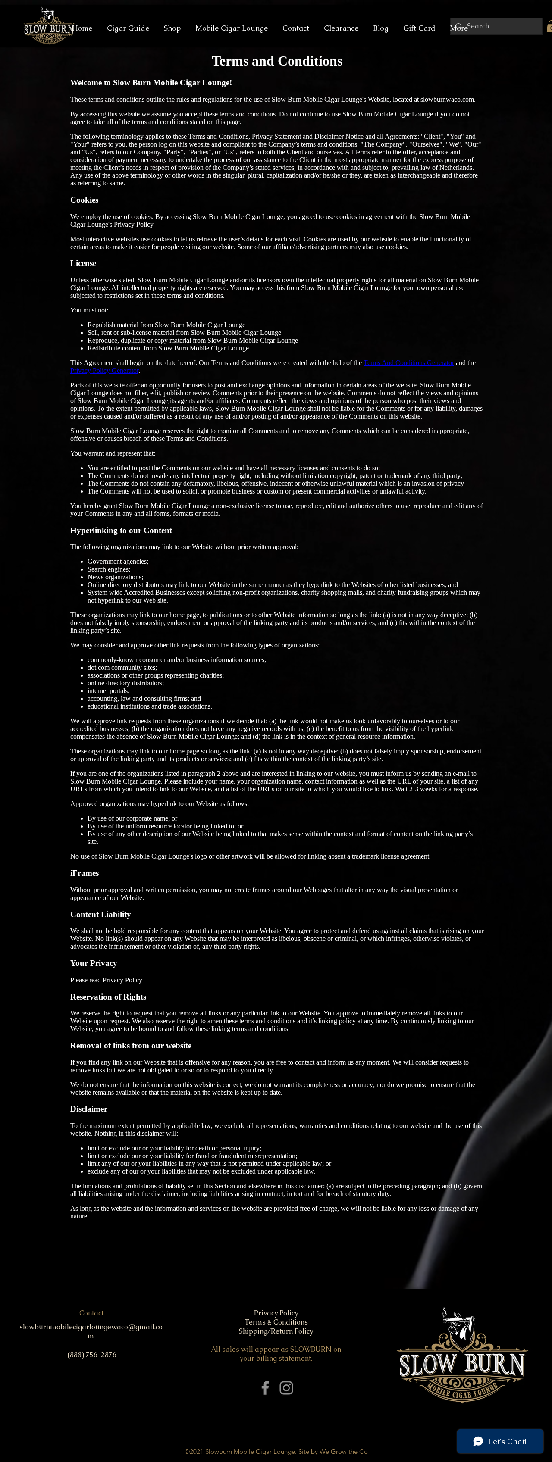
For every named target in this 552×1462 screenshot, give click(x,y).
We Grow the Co (344, 1451)
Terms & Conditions (276, 1322)
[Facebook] (265, 1388)
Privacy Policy (276, 1313)
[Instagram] (286, 1388)
